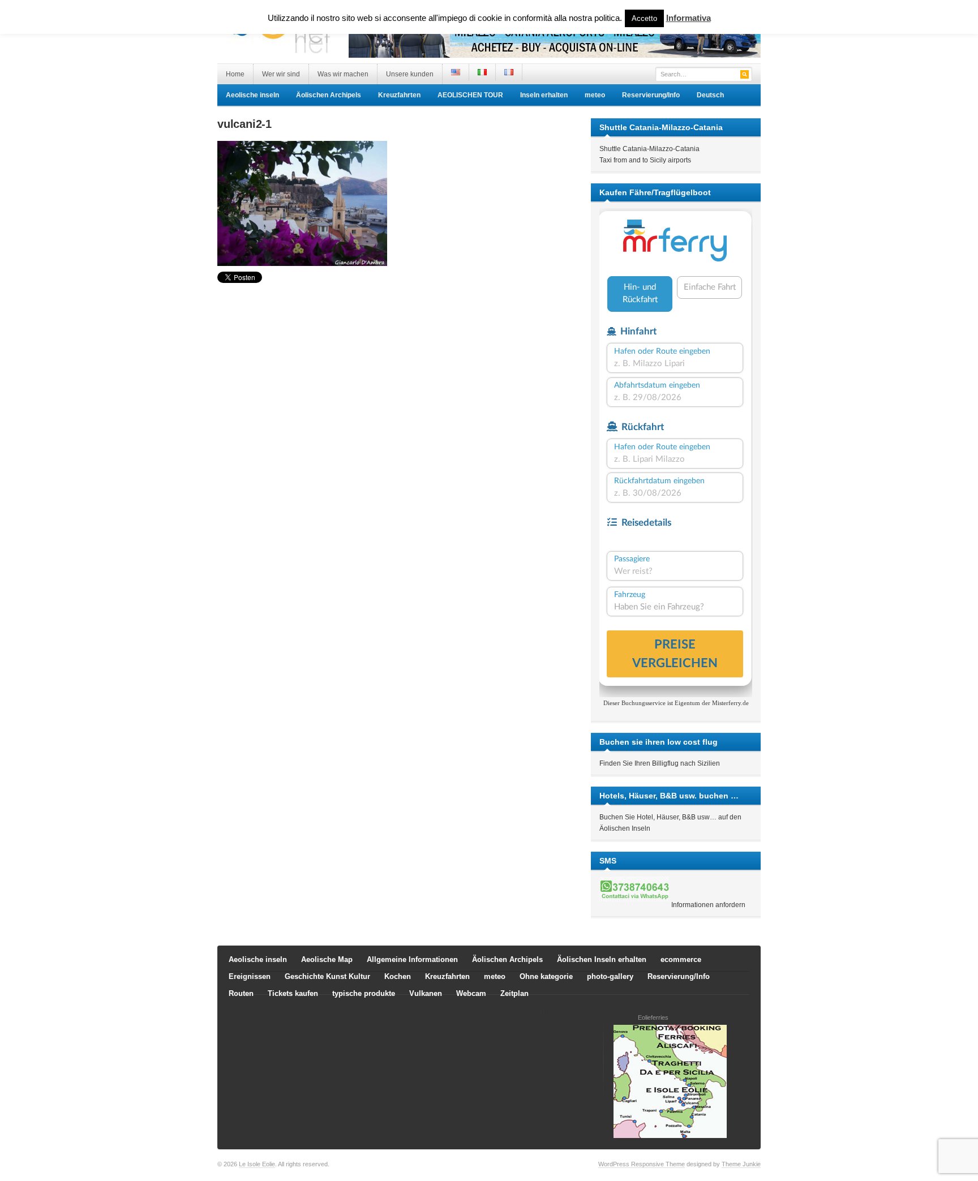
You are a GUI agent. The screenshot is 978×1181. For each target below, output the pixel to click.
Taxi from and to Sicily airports (645, 160)
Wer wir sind (281, 74)
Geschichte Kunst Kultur (327, 976)
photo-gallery (610, 976)
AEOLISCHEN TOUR (470, 95)
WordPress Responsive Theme (641, 1164)
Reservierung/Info (651, 95)
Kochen (397, 976)
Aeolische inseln (252, 95)
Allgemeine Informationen (412, 959)
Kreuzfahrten (399, 95)
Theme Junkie (741, 1164)
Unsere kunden (410, 74)
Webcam (471, 993)
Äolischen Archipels (328, 95)
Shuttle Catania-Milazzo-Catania (649, 149)
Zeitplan (514, 993)
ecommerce (680, 959)
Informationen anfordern (708, 905)
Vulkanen (425, 993)
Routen (241, 993)
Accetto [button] (644, 18)
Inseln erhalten (544, 95)
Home (235, 74)
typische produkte (363, 993)
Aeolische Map (327, 959)
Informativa (688, 18)
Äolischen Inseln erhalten (601, 959)
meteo (595, 95)
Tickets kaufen (293, 993)
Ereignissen (250, 976)
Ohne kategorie (546, 976)
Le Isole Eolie (257, 1164)
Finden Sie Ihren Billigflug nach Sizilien (659, 763)
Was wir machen (343, 74)
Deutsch (710, 95)
